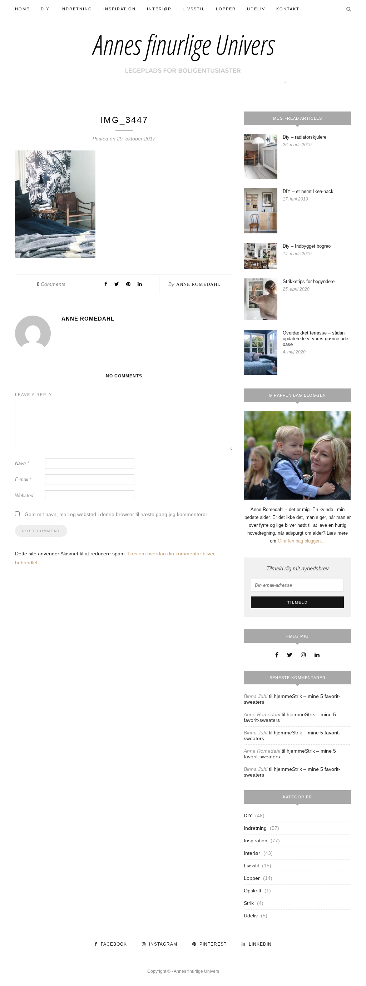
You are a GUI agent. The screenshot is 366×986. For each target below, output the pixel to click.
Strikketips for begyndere (309, 281)
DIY (45, 9)
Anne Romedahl (198, 284)
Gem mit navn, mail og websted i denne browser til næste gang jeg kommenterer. (116, 514)
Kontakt (288, 9)
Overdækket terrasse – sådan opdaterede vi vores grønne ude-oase (316, 338)
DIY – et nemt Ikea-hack (308, 191)
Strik (249, 903)
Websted (24, 495)
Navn (22, 463)
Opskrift (252, 890)
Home (22, 9)
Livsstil (194, 9)
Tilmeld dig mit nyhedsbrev (297, 568)
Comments (51, 284)
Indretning (76, 9)
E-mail (23, 479)
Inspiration (119, 9)
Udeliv (256, 9)
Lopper (226, 9)
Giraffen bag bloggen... (301, 541)
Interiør (159, 9)
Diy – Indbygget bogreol (307, 246)
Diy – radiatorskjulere (304, 137)
